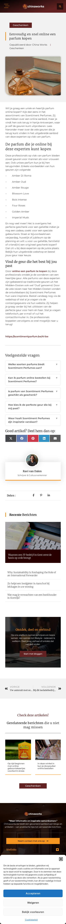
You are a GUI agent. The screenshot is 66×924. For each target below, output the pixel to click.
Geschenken (20, 25)
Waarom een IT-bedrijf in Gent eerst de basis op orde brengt (30, 556)
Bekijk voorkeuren (33, 912)
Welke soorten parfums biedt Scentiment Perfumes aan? (33, 366)
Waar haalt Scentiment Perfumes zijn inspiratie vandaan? (33, 420)
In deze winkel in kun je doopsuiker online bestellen (47, 766)
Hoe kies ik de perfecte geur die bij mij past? (33, 406)
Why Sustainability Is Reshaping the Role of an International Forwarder (31, 574)
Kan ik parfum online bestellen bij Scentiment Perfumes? (33, 379)
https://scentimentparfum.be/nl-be (26, 336)
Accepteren (33, 893)
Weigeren (33, 902)
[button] (61, 859)
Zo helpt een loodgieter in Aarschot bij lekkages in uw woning (28, 585)
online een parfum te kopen (29, 271)
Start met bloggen (33, 654)
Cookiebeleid (31, 919)
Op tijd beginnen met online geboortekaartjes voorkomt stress (16, 767)
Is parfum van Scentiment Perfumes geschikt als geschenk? (33, 393)
